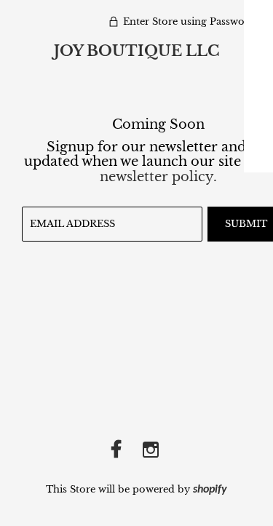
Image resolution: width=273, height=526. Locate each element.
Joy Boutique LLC (136, 51)
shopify (210, 489)
